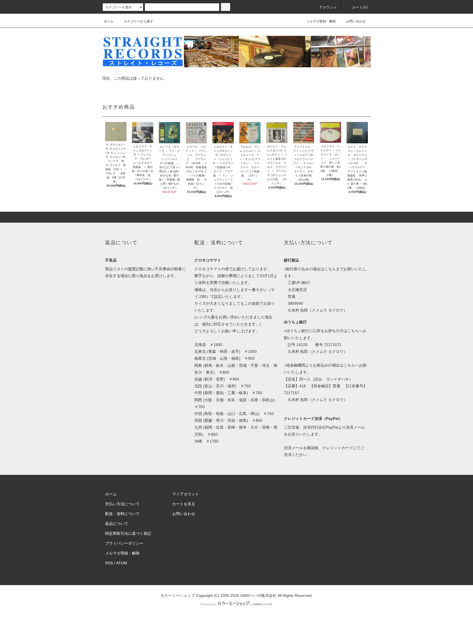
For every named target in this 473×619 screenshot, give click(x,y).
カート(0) (360, 7)
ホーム (109, 21)
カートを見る (183, 504)
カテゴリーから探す (138, 21)
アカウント (328, 7)
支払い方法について (122, 504)
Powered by (209, 604)
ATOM (121, 563)
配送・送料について (122, 514)
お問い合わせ (356, 21)
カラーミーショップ (177, 595)
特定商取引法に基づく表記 (128, 533)
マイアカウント (185, 494)
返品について (116, 523)
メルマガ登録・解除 (321, 21)
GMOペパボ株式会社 (258, 595)
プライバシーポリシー (124, 543)
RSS (109, 563)
